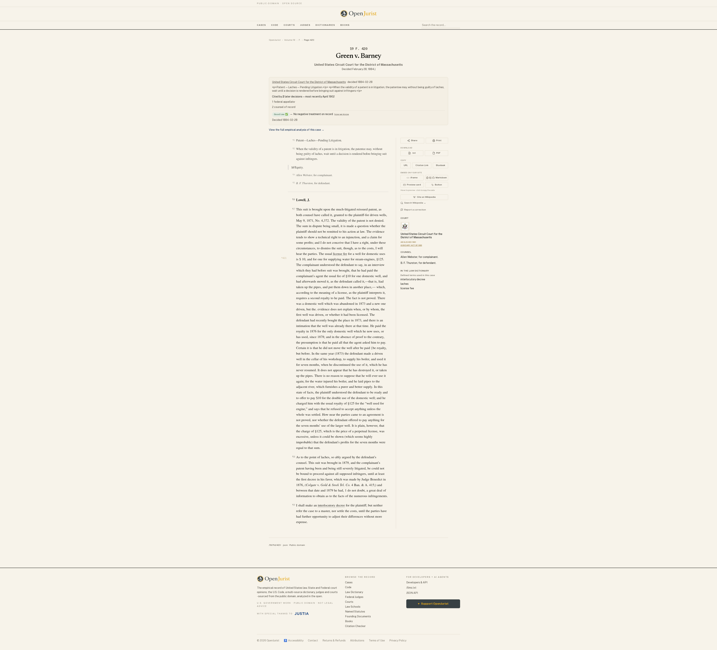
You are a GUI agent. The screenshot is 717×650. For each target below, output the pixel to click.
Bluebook (440, 165)
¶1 (294, 140)
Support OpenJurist (433, 603)
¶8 (293, 456)
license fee (340, 253)
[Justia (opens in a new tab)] (301, 613)
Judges (305, 25)
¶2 (294, 148)
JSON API (412, 592)
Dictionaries (325, 25)
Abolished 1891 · (409, 242)
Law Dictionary (354, 592)
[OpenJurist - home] (358, 13)
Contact (313, 640)
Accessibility (293, 640)
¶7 (293, 208)
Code (274, 25)
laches (405, 283)
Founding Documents (358, 616)
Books (345, 25)
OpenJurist (275, 40)
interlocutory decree (331, 505)
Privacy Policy (397, 640)
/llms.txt (411, 587)
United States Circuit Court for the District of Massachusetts (358, 64)
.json (285, 545)
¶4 (294, 174)
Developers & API (416, 582)
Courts (289, 25)
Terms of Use (377, 640)
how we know (341, 114)
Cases (261, 25)
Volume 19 (289, 40)
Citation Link (421, 165)
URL (406, 165)
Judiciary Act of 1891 (411, 245)
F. (299, 40)
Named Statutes (355, 611)
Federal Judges (354, 596)
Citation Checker (355, 626)
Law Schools (352, 606)
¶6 (293, 199)
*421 (283, 258)
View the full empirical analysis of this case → (296, 129)
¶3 (294, 167)
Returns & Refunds (334, 640)
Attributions (357, 640)
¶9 (293, 504)
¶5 (294, 182)
